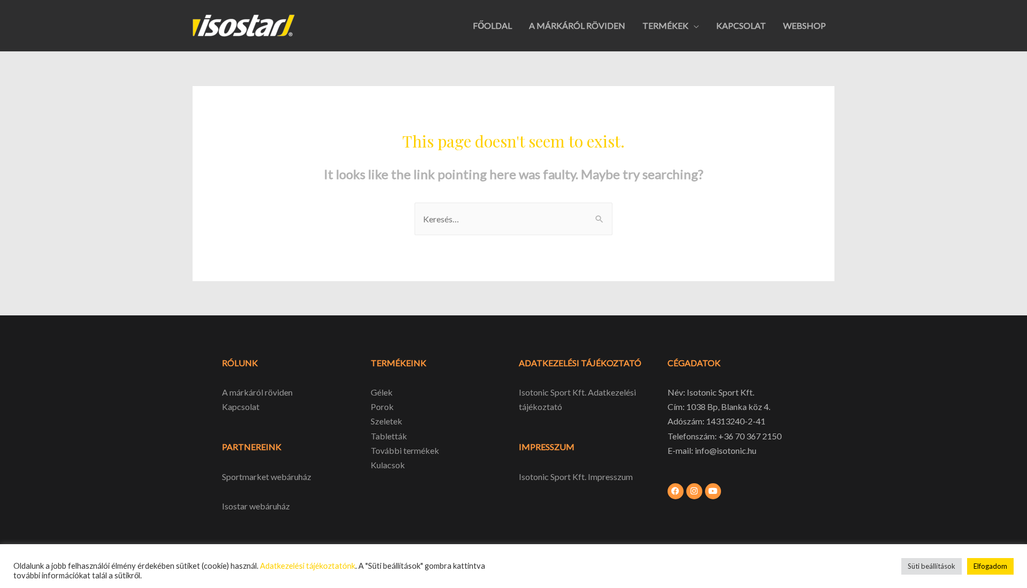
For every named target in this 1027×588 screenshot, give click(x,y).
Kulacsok (388, 465)
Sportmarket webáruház (266, 476)
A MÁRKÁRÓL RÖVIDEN (577, 25)
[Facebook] (676, 491)
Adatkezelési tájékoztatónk (307, 565)
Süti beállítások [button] (931, 566)
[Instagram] (694, 491)
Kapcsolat (240, 406)
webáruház (269, 506)
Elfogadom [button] (990, 566)
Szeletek (386, 421)
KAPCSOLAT (741, 25)
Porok (382, 406)
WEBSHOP (804, 25)
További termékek (405, 450)
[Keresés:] (513, 219)
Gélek (382, 392)
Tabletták (389, 436)
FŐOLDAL (492, 25)
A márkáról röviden (257, 392)
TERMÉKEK (665, 25)
